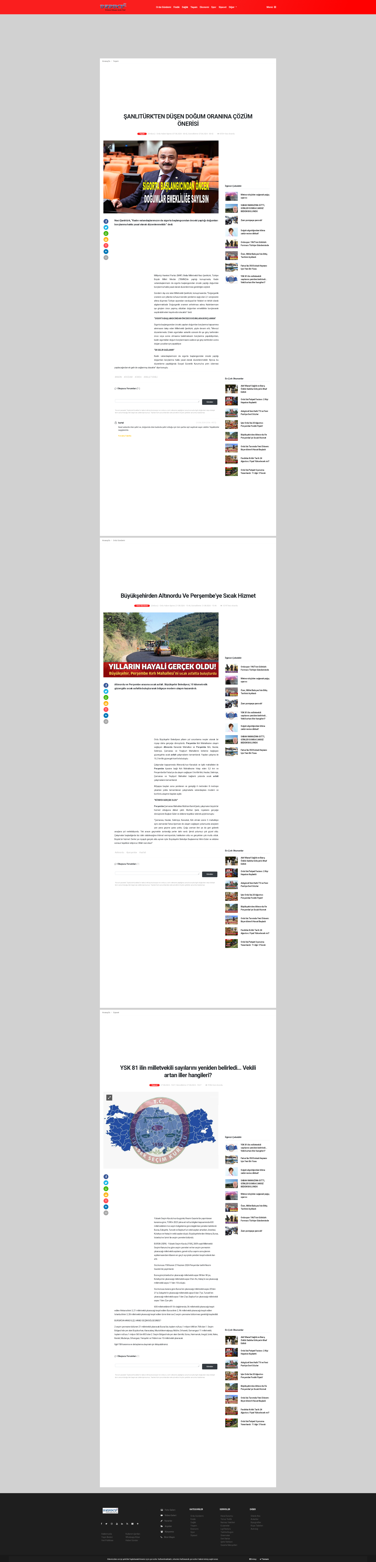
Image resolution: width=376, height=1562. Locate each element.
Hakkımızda (106, 1534)
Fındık (176, 7)
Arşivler (168, 1526)
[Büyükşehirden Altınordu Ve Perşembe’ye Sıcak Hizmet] (161, 644)
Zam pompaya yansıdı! (251, 220)
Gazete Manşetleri (229, 1545)
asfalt (174, 755)
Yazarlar (168, 1521)
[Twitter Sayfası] (107, 1524)
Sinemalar (225, 1535)
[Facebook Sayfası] (102, 1524)
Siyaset (222, 7)
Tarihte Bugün (227, 1532)
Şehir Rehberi (227, 1542)
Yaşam (193, 7)
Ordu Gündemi (163, 7)
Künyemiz (169, 1532)
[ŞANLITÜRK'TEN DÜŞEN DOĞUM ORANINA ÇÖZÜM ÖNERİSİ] (161, 177)
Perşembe (191, 743)
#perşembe (131, 852)
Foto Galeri (169, 1510)
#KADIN (118, 377)
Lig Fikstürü (226, 1529)
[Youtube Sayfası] (118, 1524)
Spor (213, 7)
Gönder (210, 402)
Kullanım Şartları (133, 1534)
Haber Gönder (132, 1540)
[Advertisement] (61, 36)
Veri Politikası (107, 1540)
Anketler (254, 1519)
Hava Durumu (227, 1516)
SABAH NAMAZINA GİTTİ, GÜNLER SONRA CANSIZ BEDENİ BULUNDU (253, 208)
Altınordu (169, 747)
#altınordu (119, 852)
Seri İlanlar (225, 1538)
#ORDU (138, 377)
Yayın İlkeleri (107, 1537)
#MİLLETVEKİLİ (151, 377)
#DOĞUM (128, 377)
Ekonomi (204, 7)
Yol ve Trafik (226, 1519)
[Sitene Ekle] (139, 1524)
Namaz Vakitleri (228, 1522)
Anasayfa (106, 61)
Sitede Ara (255, 1516)
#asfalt (142, 852)
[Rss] (128, 1524)
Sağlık (185, 7)
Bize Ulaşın (169, 1537)
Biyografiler (256, 1522)
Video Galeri (170, 1515)
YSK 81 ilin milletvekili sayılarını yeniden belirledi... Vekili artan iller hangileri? (254, 279)
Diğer (232, 7)
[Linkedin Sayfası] (123, 1524)
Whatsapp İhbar (133, 1537)
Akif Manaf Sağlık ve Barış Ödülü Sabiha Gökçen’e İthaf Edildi (254, 389)
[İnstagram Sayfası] (113, 1524)
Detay (253, 1559)
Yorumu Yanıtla (124, 436)
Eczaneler (225, 1525)
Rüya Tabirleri (257, 1525)
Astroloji (254, 1529)
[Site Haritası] (133, 1524)
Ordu (186, 275)
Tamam (265, 1559)
